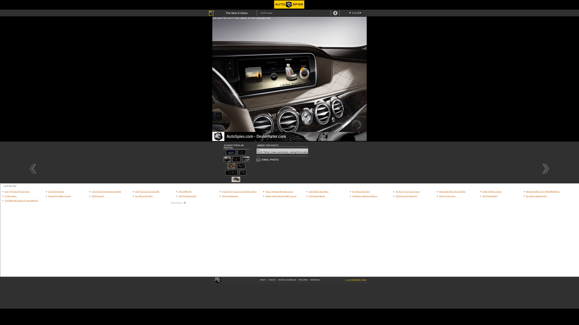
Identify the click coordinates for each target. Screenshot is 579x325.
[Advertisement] (333, 162)
